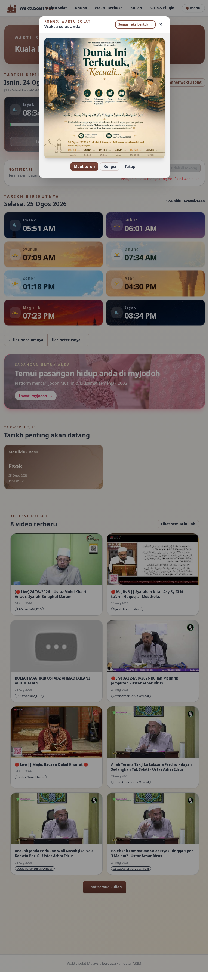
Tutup (127, 166)
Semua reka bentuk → (133, 24)
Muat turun (82, 166)
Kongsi (108, 166)
